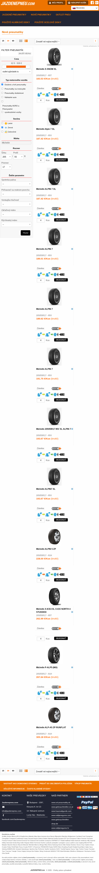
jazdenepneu (17, 3)
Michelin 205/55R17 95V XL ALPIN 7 (53, 429)
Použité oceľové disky (48, 22)
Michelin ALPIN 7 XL (46, 189)
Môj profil (57, 3)
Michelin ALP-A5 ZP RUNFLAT (51, 727)
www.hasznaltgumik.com (61, 811)
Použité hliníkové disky (16, 22)
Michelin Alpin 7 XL (45, 129)
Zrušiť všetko (25, 53)
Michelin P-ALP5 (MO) (46, 667)
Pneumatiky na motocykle (15, 89)
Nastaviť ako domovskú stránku (20, 783)
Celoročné (11, 132)
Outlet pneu (63, 15)
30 (8, 41)
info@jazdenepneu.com (11, 811)
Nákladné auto (10, 97)
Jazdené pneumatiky (14, 15)
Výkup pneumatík (83, 783)
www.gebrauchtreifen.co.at (62, 807)
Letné (9, 123)
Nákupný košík (78, 3)
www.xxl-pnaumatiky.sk (60, 802)
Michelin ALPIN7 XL (45, 489)
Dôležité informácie (14, 789)
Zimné (10, 128)
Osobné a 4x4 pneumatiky (15, 85)
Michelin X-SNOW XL (46, 69)
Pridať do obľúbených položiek (55, 783)
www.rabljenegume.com (61, 815)
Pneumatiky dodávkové (14, 93)
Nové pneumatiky (41, 15)
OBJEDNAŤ (61, 100)
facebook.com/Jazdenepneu (13, 819)
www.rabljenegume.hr (60, 828)
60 (13, 41)
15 (3, 41)
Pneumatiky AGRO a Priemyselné (10, 107)
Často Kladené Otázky (38, 789)
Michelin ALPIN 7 (44, 249)
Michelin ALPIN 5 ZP (46, 549)
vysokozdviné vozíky (13, 112)
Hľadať (25, 233)
